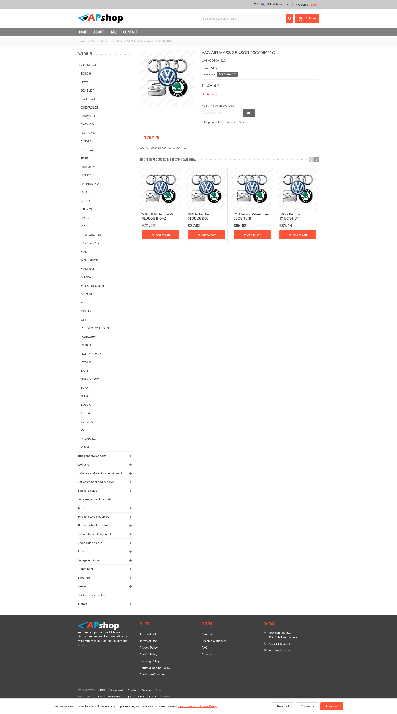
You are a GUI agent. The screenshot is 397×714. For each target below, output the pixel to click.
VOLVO (86, 447)
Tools (81, 551)
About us (207, 634)
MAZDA (86, 277)
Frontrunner (85, 568)
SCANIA (86, 387)
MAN (84, 251)
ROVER (86, 362)
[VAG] (167, 78)
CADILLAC (88, 99)
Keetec (82, 586)
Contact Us (209, 654)
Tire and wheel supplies (93, 525)
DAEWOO (87, 124)
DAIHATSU (88, 133)
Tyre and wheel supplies (93, 516)
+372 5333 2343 (279, 643)
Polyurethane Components (95, 534)
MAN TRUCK (89, 260)
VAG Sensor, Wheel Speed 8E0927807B (252, 216)
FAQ (114, 32)
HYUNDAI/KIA (90, 184)
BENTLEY (87, 90)
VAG (84, 430)
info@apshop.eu (279, 650)
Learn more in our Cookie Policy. (197, 706)
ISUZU (85, 192)
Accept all (332, 706)
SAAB (84, 370)
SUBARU (87, 396)
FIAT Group (88, 150)
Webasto (83, 464)
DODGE (86, 141)
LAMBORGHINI (91, 234)
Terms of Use (148, 641)
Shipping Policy (212, 122)
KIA (83, 226)
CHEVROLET (89, 107)
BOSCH (86, 73)
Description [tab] (151, 138)
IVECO (85, 201)
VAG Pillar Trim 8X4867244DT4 (289, 216)
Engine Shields (87, 490)
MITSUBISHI (89, 294)
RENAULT (87, 345)
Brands (82, 603)
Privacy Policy (149, 647)
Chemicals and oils (90, 542)
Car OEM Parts (87, 65)
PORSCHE (88, 336)
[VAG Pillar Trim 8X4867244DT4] (298, 189)
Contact (130, 32)
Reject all (283, 706)
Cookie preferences (152, 674)
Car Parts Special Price (93, 595)
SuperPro (84, 577)
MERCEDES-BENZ (93, 285)
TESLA (85, 413)
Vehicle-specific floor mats (94, 499)
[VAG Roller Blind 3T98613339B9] (206, 189)
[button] (311, 159)
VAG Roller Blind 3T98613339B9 (199, 216)
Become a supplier (214, 641)
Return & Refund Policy (155, 667)
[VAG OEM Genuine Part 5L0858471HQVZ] (161, 189)
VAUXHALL (88, 438)
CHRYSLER (88, 116)
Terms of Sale (236, 122)
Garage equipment (90, 560)
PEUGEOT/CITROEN (95, 328)
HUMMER (87, 167)
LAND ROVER (90, 243)
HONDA (86, 175)
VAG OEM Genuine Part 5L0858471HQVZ (158, 216)
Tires (81, 508)
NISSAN (86, 311)
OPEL (84, 319)
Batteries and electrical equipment (100, 473)
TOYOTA (87, 421)
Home (82, 32)
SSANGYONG (90, 379)
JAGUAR (86, 218)
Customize (307, 706)
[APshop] (100, 18)
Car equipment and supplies (96, 482)
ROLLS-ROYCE (91, 353)
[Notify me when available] (249, 113)
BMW (84, 82)
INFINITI (86, 209)
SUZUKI (86, 404)
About (98, 32)
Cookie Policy (148, 654)
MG (83, 302)
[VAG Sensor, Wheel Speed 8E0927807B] (252, 189)
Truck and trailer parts (92, 455)
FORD (85, 158)
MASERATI (88, 268)
